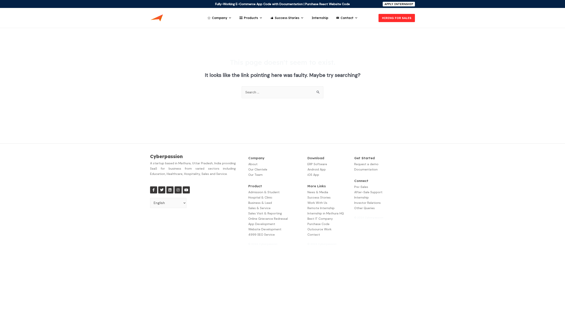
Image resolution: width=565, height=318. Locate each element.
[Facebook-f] (153, 189)
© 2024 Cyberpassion (262, 244)
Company (219, 18)
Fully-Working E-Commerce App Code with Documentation (259, 4)
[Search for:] (282, 92)
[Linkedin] (169, 189)
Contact (347, 18)
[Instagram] (178, 189)
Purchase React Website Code (327, 4)
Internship (320, 18)
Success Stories (287, 18)
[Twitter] (161, 189)
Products (251, 18)
